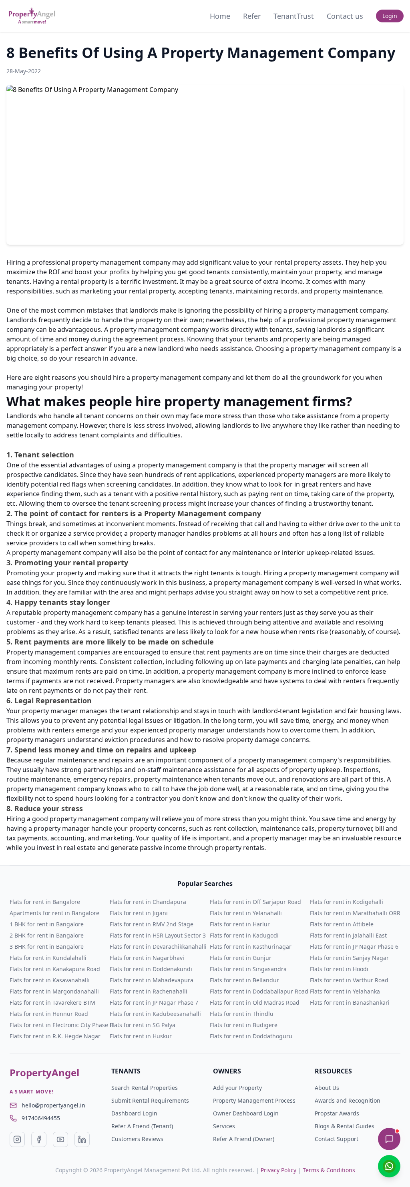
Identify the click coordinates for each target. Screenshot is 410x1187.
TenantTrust (293, 16)
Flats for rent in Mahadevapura (151, 980)
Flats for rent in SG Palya (142, 1025)
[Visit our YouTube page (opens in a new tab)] (60, 1139)
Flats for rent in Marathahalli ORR (355, 913)
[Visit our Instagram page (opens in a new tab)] (17, 1139)
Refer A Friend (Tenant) (142, 1126)
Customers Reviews (137, 1139)
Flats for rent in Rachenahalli (148, 991)
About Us (327, 1087)
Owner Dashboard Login (246, 1113)
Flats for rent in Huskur (141, 1036)
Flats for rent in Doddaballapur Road (259, 991)
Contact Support (336, 1139)
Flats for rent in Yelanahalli (246, 913)
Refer (252, 16)
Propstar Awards (337, 1113)
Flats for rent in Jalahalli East (348, 935)
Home (220, 16)
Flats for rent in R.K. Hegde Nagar (55, 1036)
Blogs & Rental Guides (344, 1126)
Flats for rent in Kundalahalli (48, 958)
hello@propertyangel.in (53, 1105)
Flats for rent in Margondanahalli (54, 991)
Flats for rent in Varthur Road (349, 980)
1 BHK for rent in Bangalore (47, 924)
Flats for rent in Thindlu (241, 1013)
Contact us (345, 16)
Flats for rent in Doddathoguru (251, 1036)
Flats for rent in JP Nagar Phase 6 (354, 946)
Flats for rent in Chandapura (148, 902)
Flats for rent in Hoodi (339, 969)
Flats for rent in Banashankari (350, 1002)
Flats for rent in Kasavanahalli (50, 980)
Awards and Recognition (347, 1100)
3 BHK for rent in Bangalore (47, 946)
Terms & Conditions (329, 1170)
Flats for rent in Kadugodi (244, 935)
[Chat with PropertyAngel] (389, 1139)
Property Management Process (254, 1100)
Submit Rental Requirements (150, 1100)
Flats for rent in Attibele (342, 924)
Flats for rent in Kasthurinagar (250, 946)
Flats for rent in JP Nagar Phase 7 (154, 1002)
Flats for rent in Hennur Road (49, 1013)
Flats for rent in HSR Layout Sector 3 (158, 935)
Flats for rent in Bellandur (244, 980)
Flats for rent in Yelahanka (345, 991)
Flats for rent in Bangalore (45, 902)
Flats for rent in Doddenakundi (151, 969)
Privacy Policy (278, 1170)
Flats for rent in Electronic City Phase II (62, 1025)
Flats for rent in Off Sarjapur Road (255, 902)
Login (389, 16)
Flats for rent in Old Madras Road (254, 1002)
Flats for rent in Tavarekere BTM (52, 1002)
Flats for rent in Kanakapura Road (55, 969)
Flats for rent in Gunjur (240, 958)
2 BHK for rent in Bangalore (47, 935)
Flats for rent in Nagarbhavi (147, 958)
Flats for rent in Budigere (243, 1025)
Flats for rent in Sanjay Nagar (349, 958)
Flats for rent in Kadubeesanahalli (155, 1013)
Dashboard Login (134, 1113)
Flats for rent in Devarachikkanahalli (158, 946)
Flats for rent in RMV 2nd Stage (151, 924)
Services (224, 1126)
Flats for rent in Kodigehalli (346, 902)
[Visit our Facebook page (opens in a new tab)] (38, 1139)
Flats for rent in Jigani (139, 913)
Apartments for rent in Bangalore (54, 913)
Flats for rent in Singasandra (248, 969)
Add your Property (237, 1087)
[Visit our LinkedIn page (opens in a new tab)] (82, 1139)
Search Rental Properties (144, 1087)
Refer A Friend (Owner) (243, 1139)
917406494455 (41, 1118)
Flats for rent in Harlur (240, 924)
